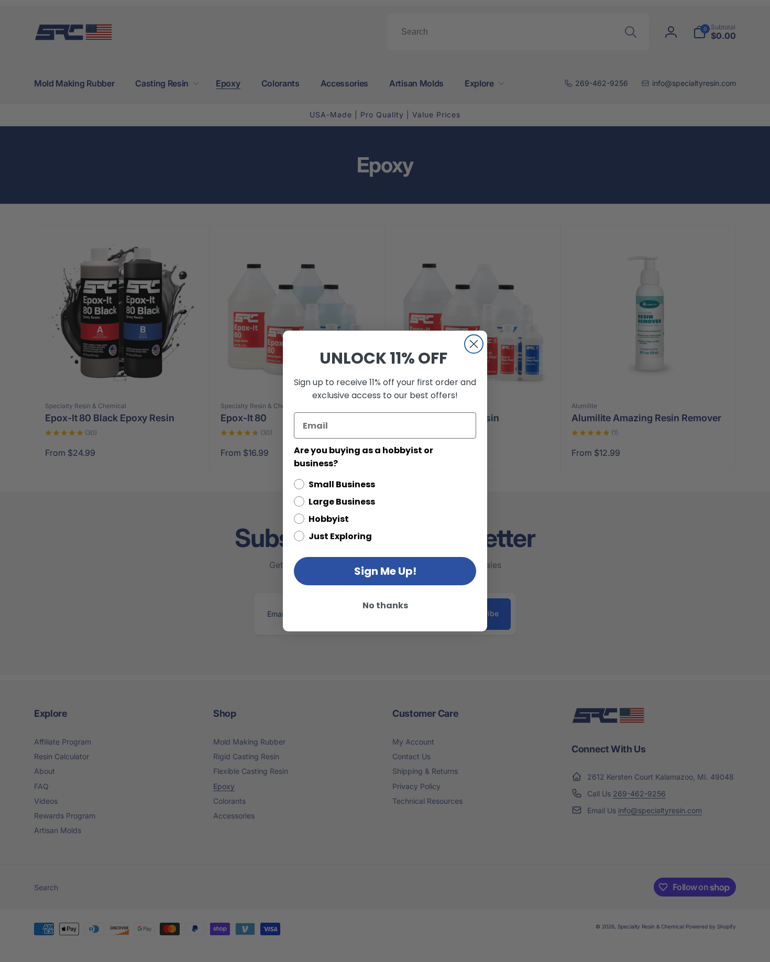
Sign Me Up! (385, 571)
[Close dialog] (474, 344)
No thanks (385, 605)
